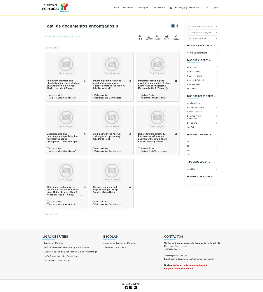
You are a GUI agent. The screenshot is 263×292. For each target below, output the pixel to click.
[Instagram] (130, 287)
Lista (181, 7)
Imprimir (166, 39)
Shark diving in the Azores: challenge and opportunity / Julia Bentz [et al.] (107, 136)
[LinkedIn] (135, 287)
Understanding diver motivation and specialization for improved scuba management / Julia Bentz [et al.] (62, 138)
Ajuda (215, 7)
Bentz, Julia (202, 67)
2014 (202, 146)
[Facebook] (126, 287)
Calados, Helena (202, 76)
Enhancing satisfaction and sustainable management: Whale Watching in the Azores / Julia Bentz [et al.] (109, 84)
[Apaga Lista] (186, 7)
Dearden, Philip (202, 84)
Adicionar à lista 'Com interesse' (62, 98)
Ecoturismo (202, 123)
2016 (202, 142)
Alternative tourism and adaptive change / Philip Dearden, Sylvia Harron (105, 189)
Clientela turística (202, 112)
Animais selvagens (202, 107)
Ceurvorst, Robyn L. (202, 80)
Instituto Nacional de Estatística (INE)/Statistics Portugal (70, 252)
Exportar (149, 39)
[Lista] (173, 26)
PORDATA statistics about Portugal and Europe (66, 247)
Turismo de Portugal (53, 243)
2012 (202, 150)
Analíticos (202, 169)
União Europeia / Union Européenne (61, 256)
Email (157, 39)
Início (116, 7)
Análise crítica (202, 103)
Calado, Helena (202, 72)
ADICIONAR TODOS (53, 36)
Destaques (143, 7)
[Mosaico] (177, 26)
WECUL (137, 284)
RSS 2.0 (140, 40)
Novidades (128, 7)
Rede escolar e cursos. (116, 247)
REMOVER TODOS (72, 36)
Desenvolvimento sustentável (202, 117)
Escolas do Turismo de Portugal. (120, 243)
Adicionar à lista (56, 95)
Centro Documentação (202, 53)
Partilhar (175, 39)
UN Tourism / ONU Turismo (57, 260)
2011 (202, 155)
